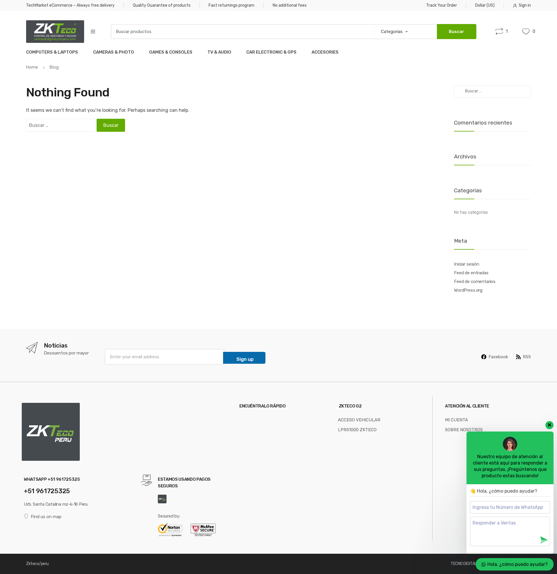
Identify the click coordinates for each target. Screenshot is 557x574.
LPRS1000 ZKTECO (357, 429)
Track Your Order (441, 5)
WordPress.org (468, 290)
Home (32, 67)
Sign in (525, 5)
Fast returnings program (231, 5)
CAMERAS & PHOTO (113, 52)
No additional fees (290, 5)
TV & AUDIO (219, 52)
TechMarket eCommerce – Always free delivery (70, 5)
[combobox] (241, 31)
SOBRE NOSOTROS (464, 429)
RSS (527, 356)
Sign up (245, 359)
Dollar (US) (485, 5)
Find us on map (46, 516)
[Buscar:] (60, 125)
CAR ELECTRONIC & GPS (271, 52)
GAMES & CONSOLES (170, 52)
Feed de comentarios (474, 281)
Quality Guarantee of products (162, 5)
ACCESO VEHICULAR (359, 420)
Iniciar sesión (466, 264)
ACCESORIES (325, 52)
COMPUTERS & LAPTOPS (52, 52)
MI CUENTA (456, 420)
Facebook (498, 356)
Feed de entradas (471, 272)
